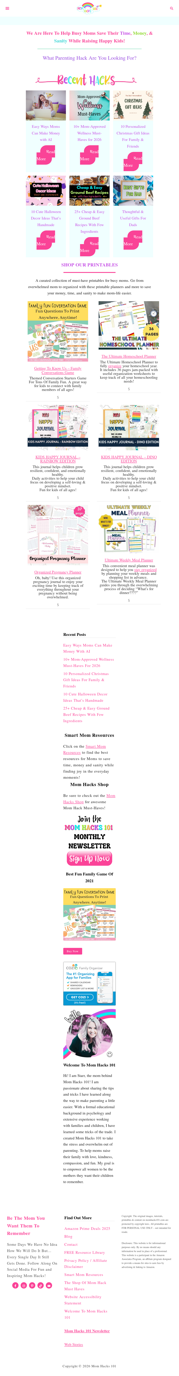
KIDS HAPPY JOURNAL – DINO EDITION (129, 459)
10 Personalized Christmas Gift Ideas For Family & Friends (86, 680)
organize (114, 365)
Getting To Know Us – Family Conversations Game (57, 370)
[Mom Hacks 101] (89, 7)
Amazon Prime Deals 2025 (87, 1228)
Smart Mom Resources (83, 1274)
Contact (71, 1244)
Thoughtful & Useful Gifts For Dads (133, 218)
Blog (68, 1236)
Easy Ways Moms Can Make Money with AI (46, 133)
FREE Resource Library (84, 1252)
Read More (46, 155)
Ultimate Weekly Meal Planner (129, 559)
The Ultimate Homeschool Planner (129, 356)
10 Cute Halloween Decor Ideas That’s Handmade (46, 218)
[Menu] (7, 8)
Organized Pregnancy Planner (57, 571)
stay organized (145, 569)
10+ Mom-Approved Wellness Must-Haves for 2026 (89, 133)
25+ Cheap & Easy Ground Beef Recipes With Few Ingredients (86, 714)
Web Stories (73, 1344)
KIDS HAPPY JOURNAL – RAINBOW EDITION (57, 459)
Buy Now (73, 951)
